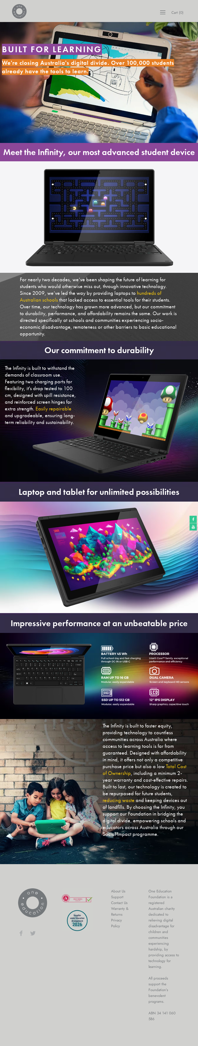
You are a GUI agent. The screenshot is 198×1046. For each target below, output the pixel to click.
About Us (118, 891)
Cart (177, 12)
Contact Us (119, 902)
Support (117, 897)
